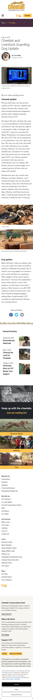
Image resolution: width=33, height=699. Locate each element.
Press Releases (6, 580)
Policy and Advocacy (8, 488)
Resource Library (17, 434)
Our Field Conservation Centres (11, 505)
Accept (16, 684)
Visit (16, 467)
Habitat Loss (5, 554)
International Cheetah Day (9, 491)
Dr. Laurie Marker (6, 502)
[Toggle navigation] (2, 15)
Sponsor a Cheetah (15, 653)
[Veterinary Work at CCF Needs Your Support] (24, 368)
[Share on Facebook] (11, 314)
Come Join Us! (6, 614)
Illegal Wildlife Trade (8, 551)
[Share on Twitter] (16, 314)
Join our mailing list (16, 412)
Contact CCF (5, 534)
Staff (3, 508)
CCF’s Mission (6, 499)
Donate (27, 15)
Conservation (5, 479)
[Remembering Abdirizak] (24, 340)
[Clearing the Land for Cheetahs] (24, 354)
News (3, 23)
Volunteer (16, 450)
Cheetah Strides (6, 577)
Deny (16, 689)
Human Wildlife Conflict (8, 548)
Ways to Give (5, 522)
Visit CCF (4, 531)
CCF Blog (12, 23)
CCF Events (5, 525)
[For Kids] (19, 15)
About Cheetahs (6, 545)
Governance (5, 511)
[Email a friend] (22, 314)
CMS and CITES (6, 563)
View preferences (16, 694)
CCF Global (5, 514)
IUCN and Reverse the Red (10, 560)
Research (4, 482)
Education (4, 485)
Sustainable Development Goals (11, 557)
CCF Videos (5, 566)
